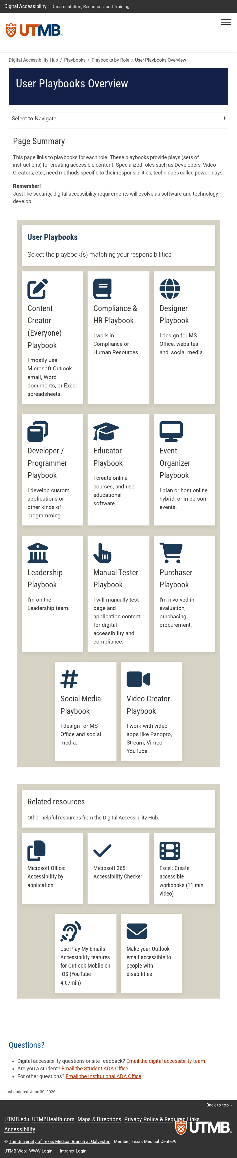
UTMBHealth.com (53, 1119)
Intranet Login (73, 1151)
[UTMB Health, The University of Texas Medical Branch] (204, 1129)
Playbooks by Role (110, 60)
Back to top (218, 1105)
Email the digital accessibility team (165, 1061)
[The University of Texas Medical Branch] (34, 32)
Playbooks (75, 60)
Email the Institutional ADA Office (103, 1076)
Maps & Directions (99, 1119)
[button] (226, 22)
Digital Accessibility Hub (33, 60)
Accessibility (19, 1129)
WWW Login (40, 1151)
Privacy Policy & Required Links (162, 1119)
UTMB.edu (16, 1119)
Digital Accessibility (25, 6)
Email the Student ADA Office (95, 1068)
